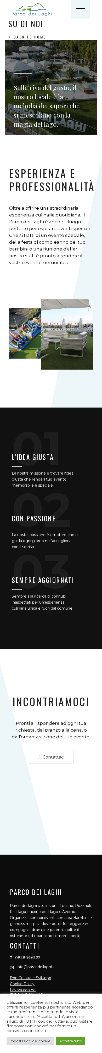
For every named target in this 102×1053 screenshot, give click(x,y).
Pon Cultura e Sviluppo (30, 978)
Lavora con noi (23, 990)
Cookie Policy (22, 984)
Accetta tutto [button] (70, 1041)
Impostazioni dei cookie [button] (30, 1041)
